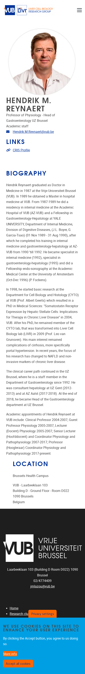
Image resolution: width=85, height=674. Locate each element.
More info (10, 653)
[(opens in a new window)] (42, 548)
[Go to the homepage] (29, 10)
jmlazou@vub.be (42, 586)
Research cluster (22, 614)
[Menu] (79, 10)
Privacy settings (42, 613)
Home (14, 608)
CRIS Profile (21, 150)
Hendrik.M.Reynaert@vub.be (33, 132)
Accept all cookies (18, 663)
